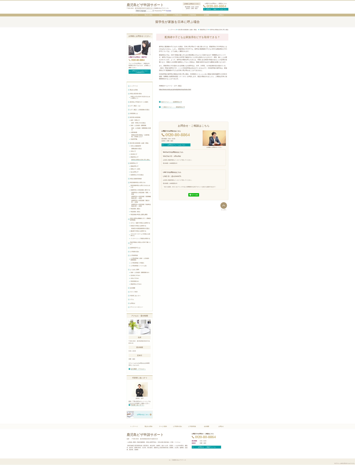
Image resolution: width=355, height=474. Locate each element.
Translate (168, 10)
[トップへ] (223, 205)
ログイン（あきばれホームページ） (344, 463)
